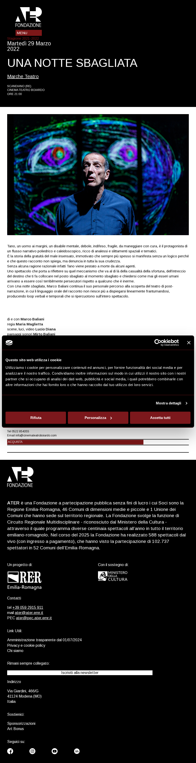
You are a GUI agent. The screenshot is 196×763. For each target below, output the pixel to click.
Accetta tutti (160, 418)
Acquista (15, 442)
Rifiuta (35, 418)
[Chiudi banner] (189, 342)
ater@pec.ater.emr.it (34, 618)
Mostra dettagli (168, 403)
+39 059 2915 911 (27, 607)
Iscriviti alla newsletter (79, 673)
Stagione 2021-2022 (23, 38)
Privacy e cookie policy (26, 645)
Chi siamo (15, 651)
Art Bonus (15, 729)
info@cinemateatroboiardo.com (36, 435)
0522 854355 (20, 431)
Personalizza (95, 418)
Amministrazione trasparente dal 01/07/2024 (44, 640)
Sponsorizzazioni (21, 723)
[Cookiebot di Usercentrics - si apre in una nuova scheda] (158, 342)
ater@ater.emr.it (29, 613)
